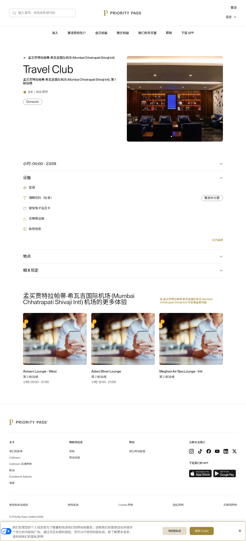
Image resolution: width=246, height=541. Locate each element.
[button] (171, 136)
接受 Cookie (201, 531)
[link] (200, 473)
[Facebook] (208, 451)
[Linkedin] (226, 451)
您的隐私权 (174, 531)
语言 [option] (229, 17)
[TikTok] (200, 451)
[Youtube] (217, 451)
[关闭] (240, 531)
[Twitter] (234, 451)
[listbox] (231, 17)
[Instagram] (191, 451)
